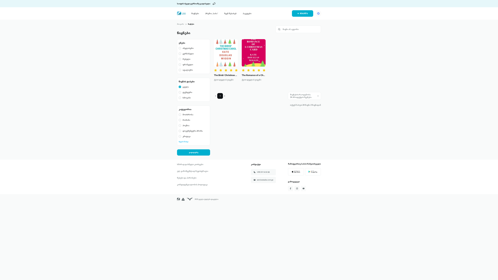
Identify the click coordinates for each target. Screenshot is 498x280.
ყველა (186, 87)
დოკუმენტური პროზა (193, 131)
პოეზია (186, 125)
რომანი (186, 120)
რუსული (186, 59)
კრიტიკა (187, 136)
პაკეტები (247, 13)
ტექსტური (187, 92)
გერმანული (188, 54)
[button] (215, 95)
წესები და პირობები (186, 178)
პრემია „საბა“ (211, 13)
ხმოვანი (187, 98)
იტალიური (188, 70)
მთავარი (180, 24)
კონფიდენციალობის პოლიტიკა (192, 184)
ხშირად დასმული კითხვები (190, 164)
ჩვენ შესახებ (230, 13)
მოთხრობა (188, 115)
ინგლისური (188, 48)
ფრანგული (188, 65)
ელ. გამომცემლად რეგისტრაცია (192, 171)
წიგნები (195, 13)
